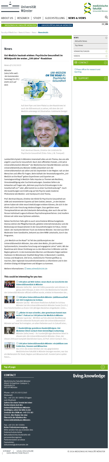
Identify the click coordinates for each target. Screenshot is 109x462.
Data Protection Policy (18, 453)
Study (37, 18)
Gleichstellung (55, 18)
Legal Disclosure (25, 451)
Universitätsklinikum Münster (56, 25)
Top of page (10, 367)
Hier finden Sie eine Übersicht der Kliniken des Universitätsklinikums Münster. (17, 417)
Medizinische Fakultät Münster (20, 25)
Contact (83, 63)
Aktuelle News (81, 41)
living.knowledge (89, 376)
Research (23, 18)
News (34, 32)
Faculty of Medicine (9, 32)
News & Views (77, 18)
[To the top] (81, 454)
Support (83, 78)
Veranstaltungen (81, 51)
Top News (79, 46)
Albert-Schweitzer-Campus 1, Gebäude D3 (16, 384)
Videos (77, 56)
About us (7, 18)
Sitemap (7, 451)
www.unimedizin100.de (37, 269)
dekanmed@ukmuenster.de (16, 445)
